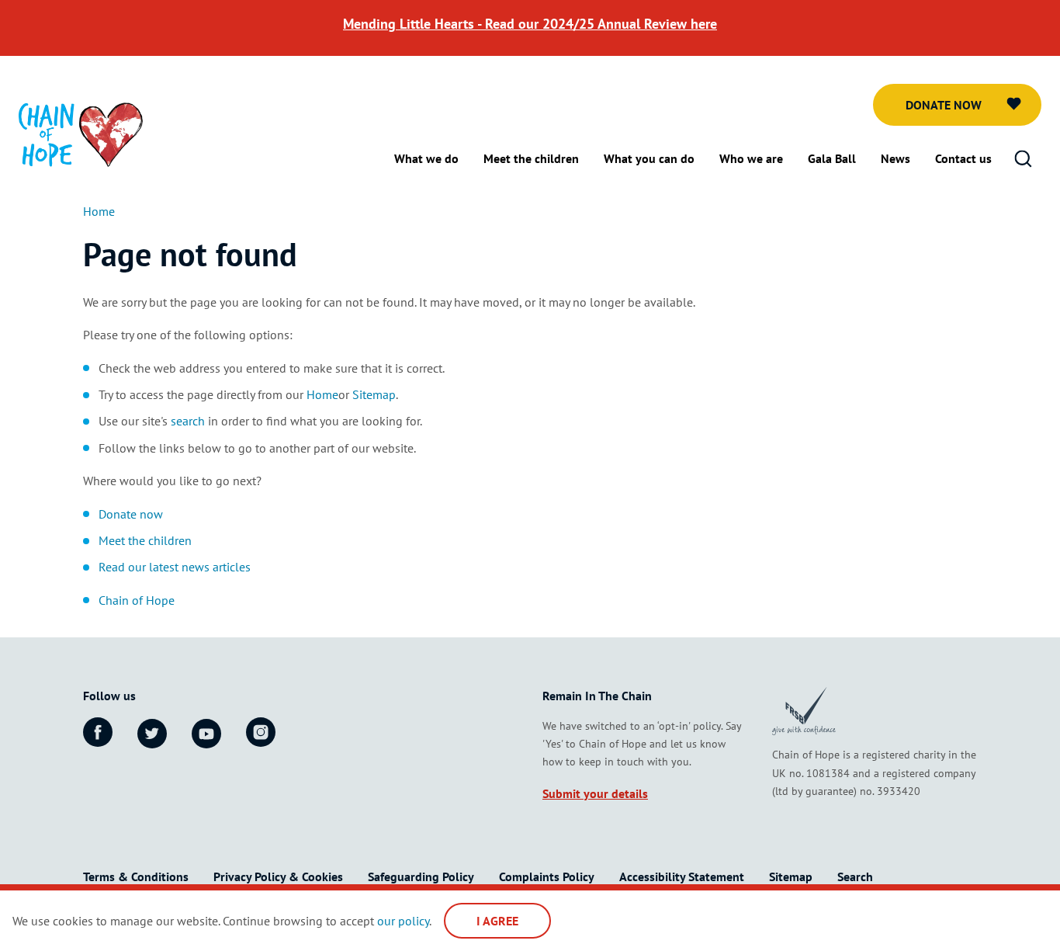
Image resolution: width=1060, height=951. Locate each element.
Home (322, 394)
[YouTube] (206, 733)
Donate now (944, 105)
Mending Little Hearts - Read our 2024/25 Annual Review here (530, 24)
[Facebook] (98, 732)
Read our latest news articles (175, 566)
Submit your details (595, 793)
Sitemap (374, 394)
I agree (497, 920)
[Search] (1023, 159)
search (188, 421)
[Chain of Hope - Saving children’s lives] (81, 133)
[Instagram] (260, 732)
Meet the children (145, 540)
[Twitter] (152, 733)
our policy (403, 920)
